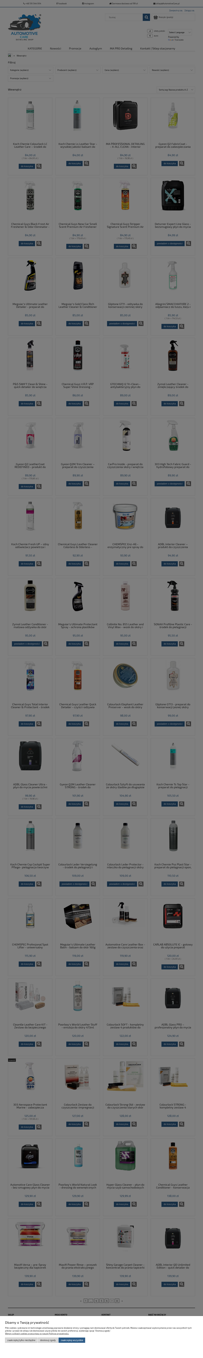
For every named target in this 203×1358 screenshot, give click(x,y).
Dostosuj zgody (48, 1340)
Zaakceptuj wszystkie (72, 1340)
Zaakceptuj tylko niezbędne (21, 1340)
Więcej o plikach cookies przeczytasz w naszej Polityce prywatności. (37, 1333)
